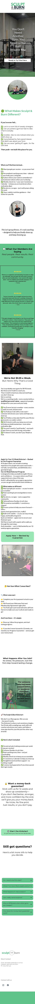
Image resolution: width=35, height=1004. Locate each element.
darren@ (7, 962)
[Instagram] (3, 985)
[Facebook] (8, 985)
